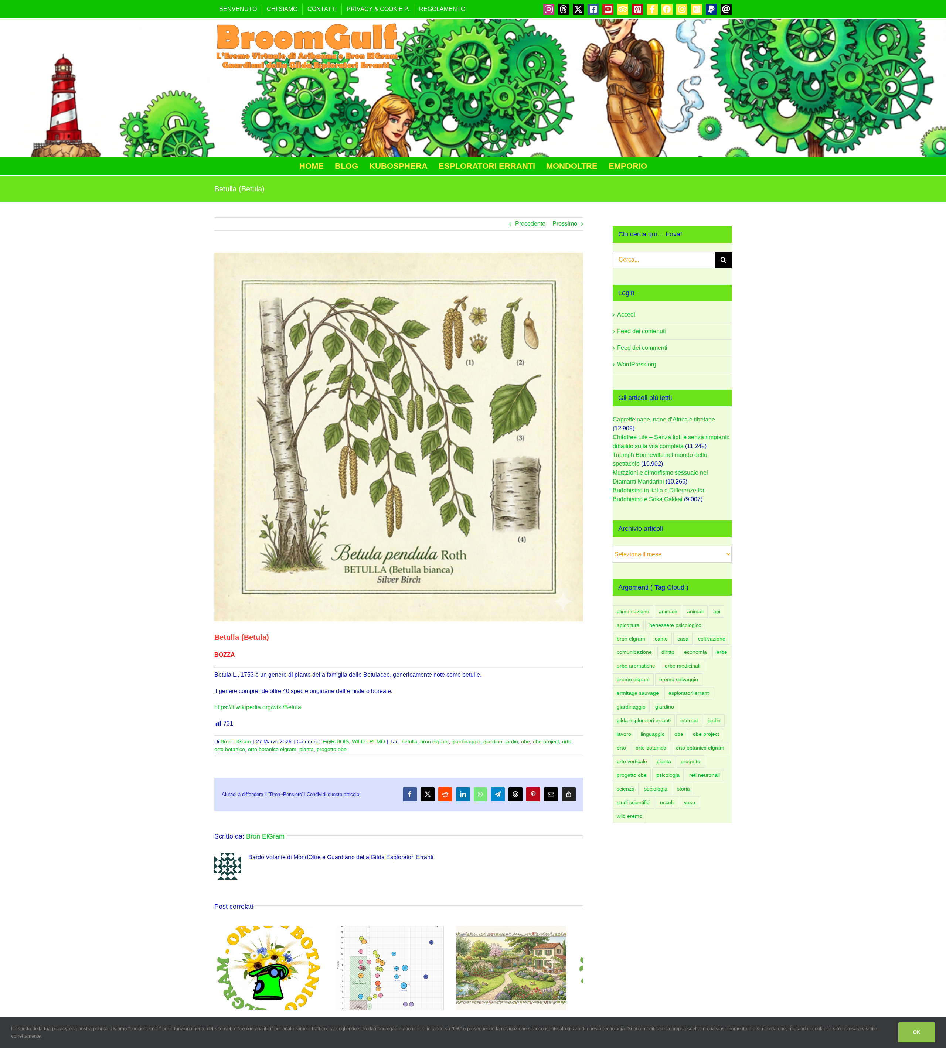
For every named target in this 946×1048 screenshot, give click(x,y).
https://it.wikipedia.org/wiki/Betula (257, 707)
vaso (689, 802)
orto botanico (229, 749)
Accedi (626, 314)
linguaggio (653, 734)
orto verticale (632, 761)
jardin (511, 741)
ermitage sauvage (638, 693)
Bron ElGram (236, 741)
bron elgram (434, 741)
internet (689, 720)
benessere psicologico (675, 625)
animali (695, 611)
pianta (306, 749)
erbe (722, 652)
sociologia (655, 789)
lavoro (624, 734)
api (716, 611)
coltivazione (711, 639)
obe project (546, 741)
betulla (409, 741)
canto (661, 639)
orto (566, 741)
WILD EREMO (368, 741)
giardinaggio (466, 741)
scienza (625, 789)
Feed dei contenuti (641, 331)
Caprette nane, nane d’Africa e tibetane (664, 419)
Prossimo (564, 224)
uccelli (667, 802)
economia (695, 652)
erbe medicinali (682, 666)
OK (916, 1032)
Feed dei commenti (642, 348)
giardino (492, 741)
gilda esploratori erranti (644, 720)
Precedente (530, 224)
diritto (667, 652)
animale (668, 611)
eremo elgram (633, 679)
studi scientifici (633, 802)
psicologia (668, 775)
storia (683, 789)
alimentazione (633, 611)
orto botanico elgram (272, 749)
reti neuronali (704, 775)
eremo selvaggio (678, 679)
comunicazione (634, 652)
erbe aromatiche (636, 666)
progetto (690, 761)
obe (525, 741)
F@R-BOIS (336, 741)
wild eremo (629, 816)
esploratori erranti (689, 693)
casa (682, 639)
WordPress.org (636, 364)
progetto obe (332, 749)
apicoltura (628, 625)
